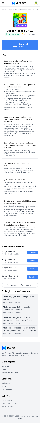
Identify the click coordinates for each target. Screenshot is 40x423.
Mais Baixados (7, 389)
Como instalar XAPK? (9, 403)
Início (4, 10)
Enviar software (7, 406)
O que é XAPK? (7, 400)
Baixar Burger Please (23, 10)
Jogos (11, 10)
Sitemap (20, 418)
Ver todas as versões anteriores (20, 285)
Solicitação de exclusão (10, 372)
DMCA (4, 369)
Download (32, 252)
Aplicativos (6, 383)
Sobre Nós (5, 366)
